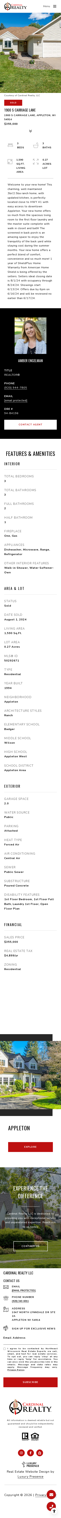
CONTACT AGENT (31, 424)
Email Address (14, 1338)
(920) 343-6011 (20, 1301)
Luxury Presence (31, 1477)
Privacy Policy (15, 1369)
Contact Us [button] (31, 1246)
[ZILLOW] (39, 1452)
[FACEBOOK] (30, 1452)
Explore (30, 1147)
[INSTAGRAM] (21, 1452)
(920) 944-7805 (15, 388)
